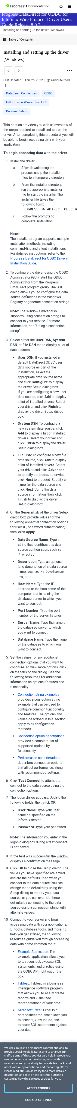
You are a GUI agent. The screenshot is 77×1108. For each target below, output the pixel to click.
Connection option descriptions (41, 736)
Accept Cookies (38, 1088)
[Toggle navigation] (69, 6)
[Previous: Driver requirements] (8, 71)
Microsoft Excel (29, 1010)
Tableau (23, 983)
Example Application (33, 952)
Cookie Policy (33, 1071)
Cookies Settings (38, 1100)
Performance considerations (39, 758)
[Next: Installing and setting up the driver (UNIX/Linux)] (19, 71)
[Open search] (61, 6)
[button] (38, 39)
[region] (38, 1075)
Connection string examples (38, 695)
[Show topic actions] (69, 70)
